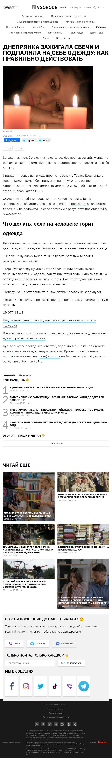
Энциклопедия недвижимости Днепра (37, 21)
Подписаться (73, 663)
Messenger (67, 643)
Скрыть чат (56, 443)
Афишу (75, 7)
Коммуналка (55, 32)
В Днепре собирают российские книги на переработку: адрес (52, 387)
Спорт (45, 38)
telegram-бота (50, 356)
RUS (100, 7)
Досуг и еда (96, 32)
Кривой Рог (38, 27)
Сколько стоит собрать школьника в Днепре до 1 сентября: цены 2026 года (58, 424)
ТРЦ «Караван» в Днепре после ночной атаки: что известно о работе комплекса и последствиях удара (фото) (57, 411)
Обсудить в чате (26, 375)
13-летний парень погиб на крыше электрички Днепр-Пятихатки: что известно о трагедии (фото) (24, 584)
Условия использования (55, 705)
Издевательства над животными (68, 16)
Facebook (55, 351)
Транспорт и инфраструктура (25, 32)
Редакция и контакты (56, 709)
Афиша (15, 6)
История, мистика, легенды (80, 21)
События (101, 27)
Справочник (9, 8)
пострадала (80, 203)
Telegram (12, 351)
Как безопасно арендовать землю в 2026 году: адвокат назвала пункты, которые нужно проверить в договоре (82, 600)
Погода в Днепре (15, 27)
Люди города (76, 32)
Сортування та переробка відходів (70, 27)
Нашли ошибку (9, 375)
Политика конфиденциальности (56, 717)
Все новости (63, 38)
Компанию (87, 7)
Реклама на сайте (56, 713)
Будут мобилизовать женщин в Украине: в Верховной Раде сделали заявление (57, 399)
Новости (7, 6)
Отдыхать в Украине (33, 16)
